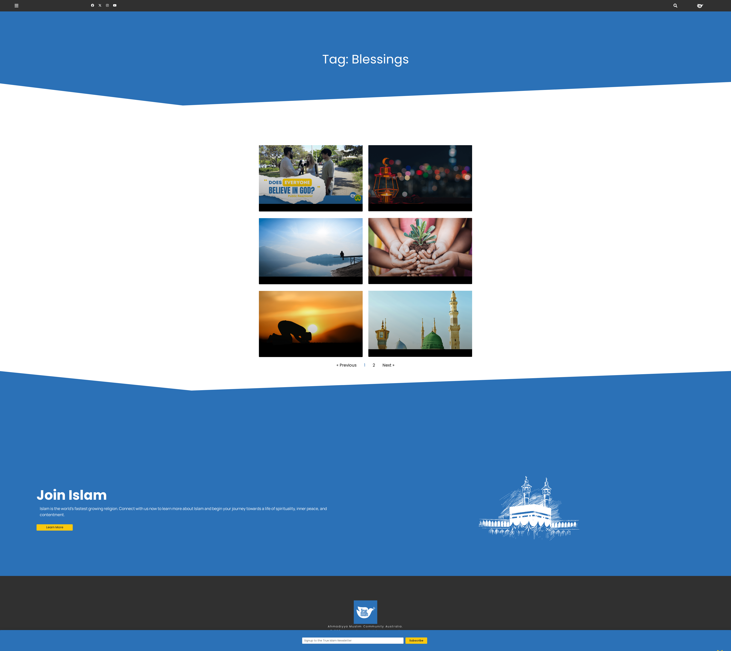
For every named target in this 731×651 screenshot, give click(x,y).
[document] (365, 325)
